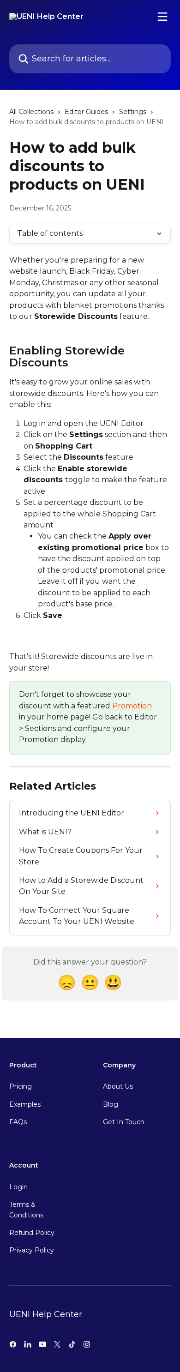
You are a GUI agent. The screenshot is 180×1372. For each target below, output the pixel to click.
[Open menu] (162, 16)
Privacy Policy (31, 1250)
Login (18, 1187)
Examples (25, 1104)
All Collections (31, 112)
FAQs (18, 1122)
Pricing (20, 1086)
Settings (132, 112)
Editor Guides (86, 112)
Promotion (132, 705)
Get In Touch (123, 1122)
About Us (118, 1086)
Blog (110, 1104)
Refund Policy (31, 1232)
